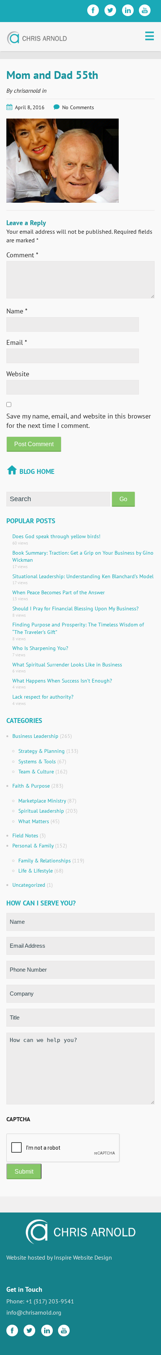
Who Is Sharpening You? (40, 648)
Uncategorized (28, 885)
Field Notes (25, 835)
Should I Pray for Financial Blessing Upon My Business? (75, 608)
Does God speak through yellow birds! (56, 536)
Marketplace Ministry (42, 800)
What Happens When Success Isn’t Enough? (62, 680)
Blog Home (36, 471)
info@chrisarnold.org (33, 1312)
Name (16, 311)
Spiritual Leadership (41, 810)
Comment (22, 255)
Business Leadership (35, 736)
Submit (24, 1171)
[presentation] (63, 1148)
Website (17, 374)
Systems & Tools (37, 761)
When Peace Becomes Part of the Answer (58, 592)
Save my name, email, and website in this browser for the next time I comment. (78, 421)
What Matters (33, 821)
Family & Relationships (44, 860)
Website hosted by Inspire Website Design (59, 1257)
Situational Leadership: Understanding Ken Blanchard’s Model (83, 576)
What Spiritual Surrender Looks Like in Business (67, 664)
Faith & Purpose (31, 785)
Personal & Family (33, 845)
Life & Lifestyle (35, 870)
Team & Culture (36, 771)
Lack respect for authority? (42, 696)
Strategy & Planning (41, 751)
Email (16, 342)
